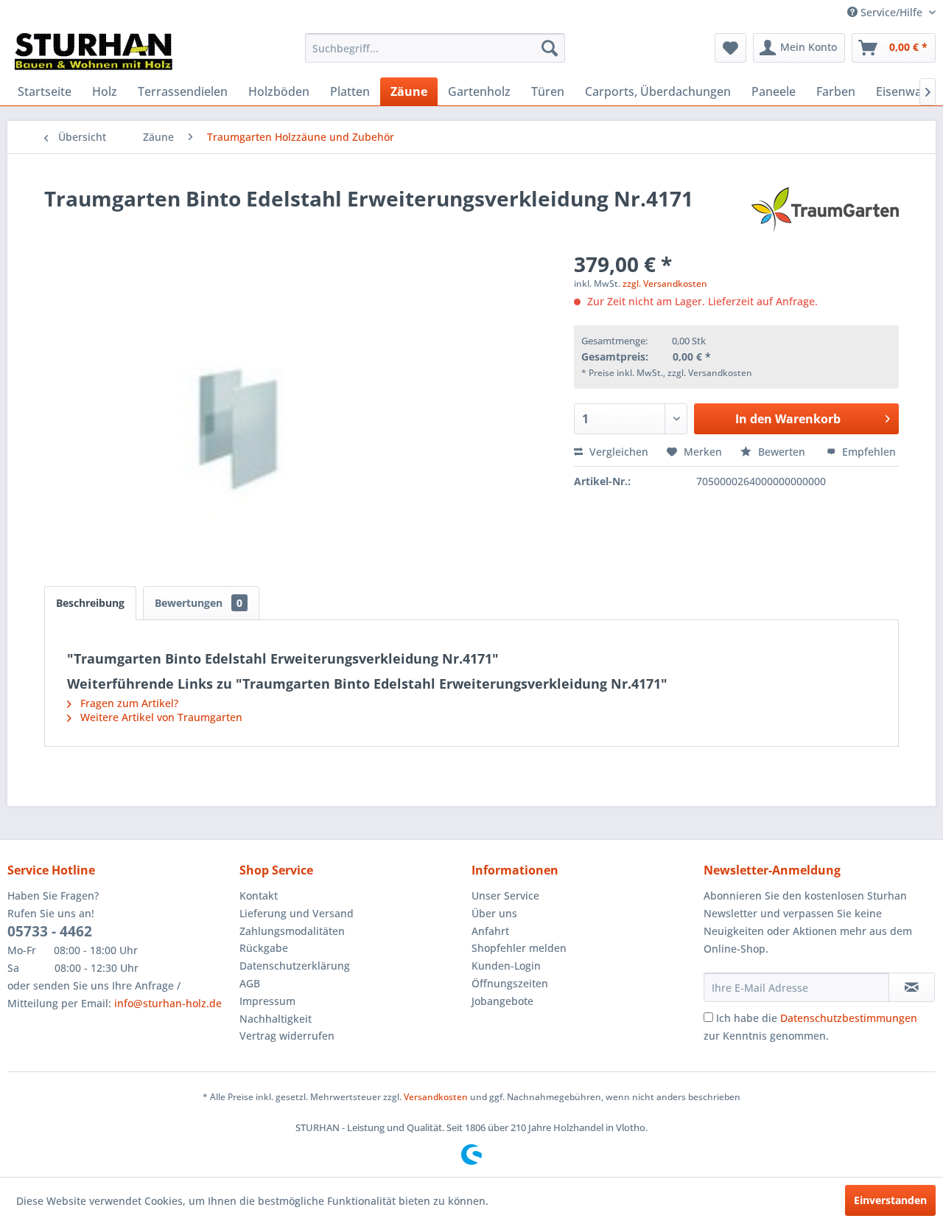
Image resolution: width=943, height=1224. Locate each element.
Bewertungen (198, 603)
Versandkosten (436, 1097)
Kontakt (258, 896)
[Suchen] (549, 48)
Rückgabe (263, 948)
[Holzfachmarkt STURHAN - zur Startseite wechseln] (93, 51)
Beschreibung (90, 603)
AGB (249, 983)
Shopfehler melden (519, 948)
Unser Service (505, 896)
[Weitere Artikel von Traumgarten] (825, 213)
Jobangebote (502, 1001)
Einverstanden (890, 1200)
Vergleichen (617, 452)
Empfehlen (867, 452)
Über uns (494, 913)
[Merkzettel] (730, 48)
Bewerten (781, 452)
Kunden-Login (506, 966)
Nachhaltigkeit (275, 1019)
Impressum (267, 1001)
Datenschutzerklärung (294, 966)
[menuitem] (435, 48)
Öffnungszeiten (510, 983)
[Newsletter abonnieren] (911, 987)
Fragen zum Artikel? (127, 703)
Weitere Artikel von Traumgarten (159, 717)
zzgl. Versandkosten (665, 283)
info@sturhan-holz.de (168, 1003)
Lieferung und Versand (296, 913)
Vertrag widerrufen (286, 1036)
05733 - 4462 (49, 931)
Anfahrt (490, 931)
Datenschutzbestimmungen (848, 1018)
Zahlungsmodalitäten (292, 931)
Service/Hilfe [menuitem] (891, 12)
